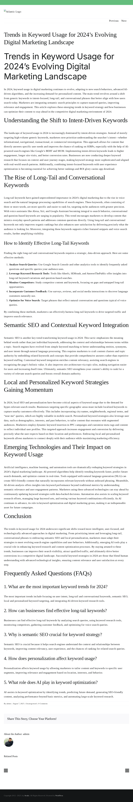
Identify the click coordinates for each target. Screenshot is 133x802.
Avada (26, 796)
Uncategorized (31, 704)
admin (8, 704)
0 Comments (43, 704)
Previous (114, 20)
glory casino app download (99, 168)
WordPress (59, 796)
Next (124, 20)
